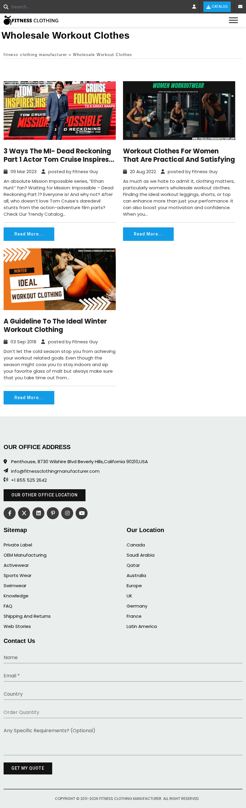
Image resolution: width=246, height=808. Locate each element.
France (134, 616)
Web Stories (17, 626)
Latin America (142, 626)
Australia (136, 575)
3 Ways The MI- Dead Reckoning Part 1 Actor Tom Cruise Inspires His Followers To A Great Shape (57, 155)
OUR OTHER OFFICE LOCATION (44, 495)
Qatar (133, 565)
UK (129, 596)
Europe (134, 585)
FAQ (8, 606)
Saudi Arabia (140, 555)
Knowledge (16, 596)
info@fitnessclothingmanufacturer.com (55, 471)
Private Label (18, 545)
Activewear (16, 565)
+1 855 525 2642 (29, 480)
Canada (136, 545)
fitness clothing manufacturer (35, 54)
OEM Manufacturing (25, 555)
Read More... (29, 234)
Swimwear (15, 585)
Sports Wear (18, 575)
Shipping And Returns (27, 616)
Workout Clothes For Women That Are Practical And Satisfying (179, 155)
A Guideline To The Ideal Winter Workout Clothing (55, 325)
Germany (137, 606)
